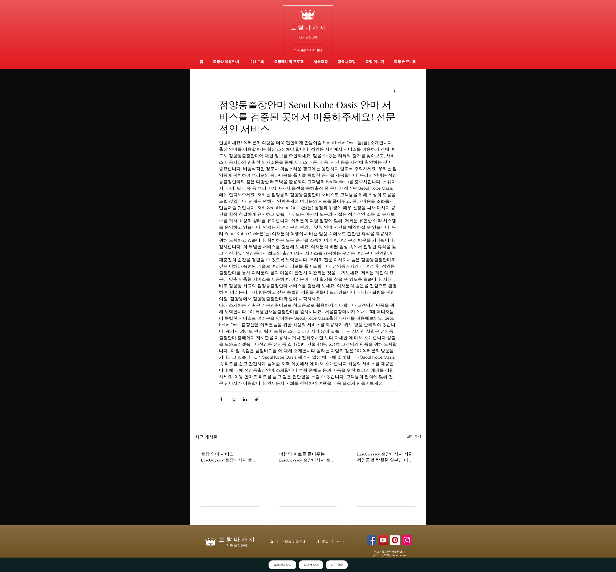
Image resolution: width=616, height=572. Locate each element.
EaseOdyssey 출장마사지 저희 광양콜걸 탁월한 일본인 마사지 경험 (385, 457)
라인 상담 (337, 564)
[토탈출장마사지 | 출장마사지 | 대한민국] (383, 540)
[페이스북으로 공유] (221, 399)
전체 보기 (414, 436)
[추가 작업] (394, 91)
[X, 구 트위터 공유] (233, 399)
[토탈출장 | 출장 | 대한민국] (395, 540)
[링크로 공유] (256, 399)
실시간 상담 (311, 564)
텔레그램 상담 (282, 564)
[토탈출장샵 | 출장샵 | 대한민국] (406, 540)
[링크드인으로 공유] (245, 399)
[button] (346, 61)
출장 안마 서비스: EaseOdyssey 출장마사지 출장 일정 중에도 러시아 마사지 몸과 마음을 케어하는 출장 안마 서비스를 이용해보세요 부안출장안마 (229, 457)
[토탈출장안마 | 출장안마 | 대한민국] (371, 540)
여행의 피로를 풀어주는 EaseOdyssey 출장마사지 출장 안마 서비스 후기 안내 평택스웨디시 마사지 (307, 457)
